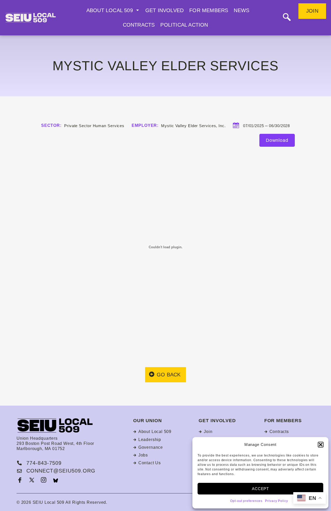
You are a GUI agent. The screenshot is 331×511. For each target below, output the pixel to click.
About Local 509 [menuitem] (109, 10)
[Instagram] (44, 480)
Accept (260, 488)
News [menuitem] (241, 10)
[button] (320, 444)
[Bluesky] (55, 480)
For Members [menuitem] (208, 10)
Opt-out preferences (246, 501)
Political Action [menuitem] (184, 25)
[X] (32, 480)
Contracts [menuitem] (139, 25)
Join (312, 11)
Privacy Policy (276, 501)
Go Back (168, 374)
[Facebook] (20, 480)
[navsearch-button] (287, 18)
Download (277, 140)
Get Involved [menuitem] (164, 10)
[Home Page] (37, 17)
